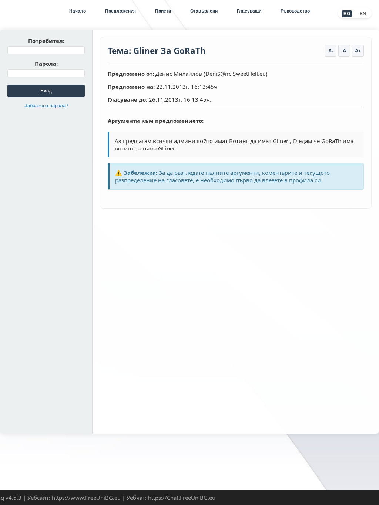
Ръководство (295, 11)
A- (330, 51)
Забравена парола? (46, 105)
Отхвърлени (204, 11)
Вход (46, 91)
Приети (163, 11)
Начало (77, 11)
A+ (358, 51)
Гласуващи (249, 11)
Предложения (120, 11)
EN (363, 13)
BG (346, 13)
